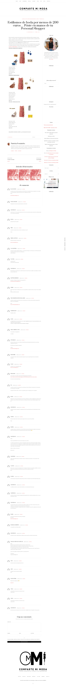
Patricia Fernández (18, 144)
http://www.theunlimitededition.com (15, 304)
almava (12, 416)
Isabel (12, 514)
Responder (24, 201)
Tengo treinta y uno (15, 329)
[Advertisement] (51, 73)
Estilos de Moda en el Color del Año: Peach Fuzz (51, 138)
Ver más (52, 59)
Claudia (12, 465)
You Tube (38, 676)
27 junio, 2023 (51, 184)
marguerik (13, 354)
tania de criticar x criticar (17, 541)
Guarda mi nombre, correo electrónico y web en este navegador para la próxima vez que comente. (23, 639)
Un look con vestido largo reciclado (53, 160)
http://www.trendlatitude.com (14, 242)
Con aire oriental (10, 159)
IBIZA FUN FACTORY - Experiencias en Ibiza (50, 127)
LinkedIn (43, 676)
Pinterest (33, 676)
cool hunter (13, 248)
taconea (12, 259)
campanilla (13, 493)
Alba (12, 560)
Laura (12, 319)
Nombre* (8, 633)
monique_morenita (15, 524)
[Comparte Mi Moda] (33, 9)
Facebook (24, 676)
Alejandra (13, 456)
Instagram (29, 676)
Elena (12, 396)
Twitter (19, 676)
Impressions (12, 582)
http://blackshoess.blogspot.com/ (15, 195)
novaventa (45, 156)
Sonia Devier (13, 578)
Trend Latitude (14, 238)
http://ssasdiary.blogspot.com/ (14, 518)
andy (12, 569)
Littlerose (13, 340)
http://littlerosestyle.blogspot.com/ (15, 348)
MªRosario (13, 373)
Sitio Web (32, 633)
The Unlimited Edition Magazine (18, 298)
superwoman (13, 310)
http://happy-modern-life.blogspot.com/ (16, 281)
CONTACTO (47, 676)
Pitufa (12, 219)
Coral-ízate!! (38, 159)
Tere (12, 227)
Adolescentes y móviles (51, 136)
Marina (12, 427)
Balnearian (45, 162)
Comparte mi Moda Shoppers (13, 46)
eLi (11, 385)
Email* (20, 633)
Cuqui (12, 364)
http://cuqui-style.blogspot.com (14, 367)
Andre (12, 287)
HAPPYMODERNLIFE (14, 278)
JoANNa (12, 476)
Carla (12, 598)
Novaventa (45, 160)
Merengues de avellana (53, 150)
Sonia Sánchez (14, 201)
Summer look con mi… (51, 183)
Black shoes (13, 189)
